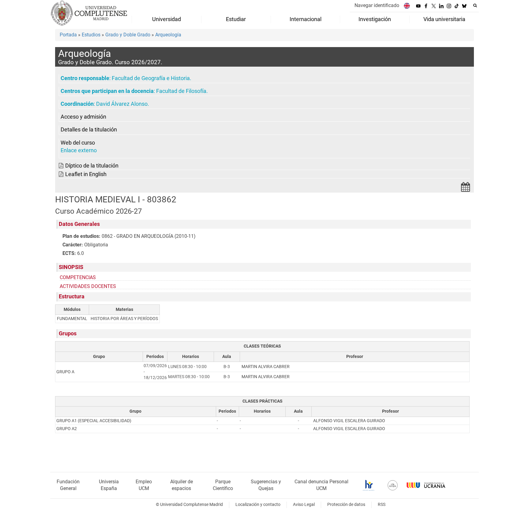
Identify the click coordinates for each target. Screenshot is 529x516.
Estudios (91, 35)
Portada (68, 35)
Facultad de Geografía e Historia (151, 78)
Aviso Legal (304, 504)
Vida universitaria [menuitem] (444, 19)
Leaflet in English (86, 174)
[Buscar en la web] (475, 5)
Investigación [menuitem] (374, 19)
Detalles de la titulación (89, 130)
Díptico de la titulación (91, 166)
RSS (381, 504)
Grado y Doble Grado (127, 35)
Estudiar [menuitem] (236, 19)
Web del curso (78, 143)
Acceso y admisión (83, 117)
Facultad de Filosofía (181, 91)
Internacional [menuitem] (305, 19)
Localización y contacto (257, 504)
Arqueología (168, 35)
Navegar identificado (377, 5)
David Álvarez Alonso (122, 104)
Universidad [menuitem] (166, 19)
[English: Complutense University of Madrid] (407, 5)
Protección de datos (346, 504)
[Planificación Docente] (465, 189)
